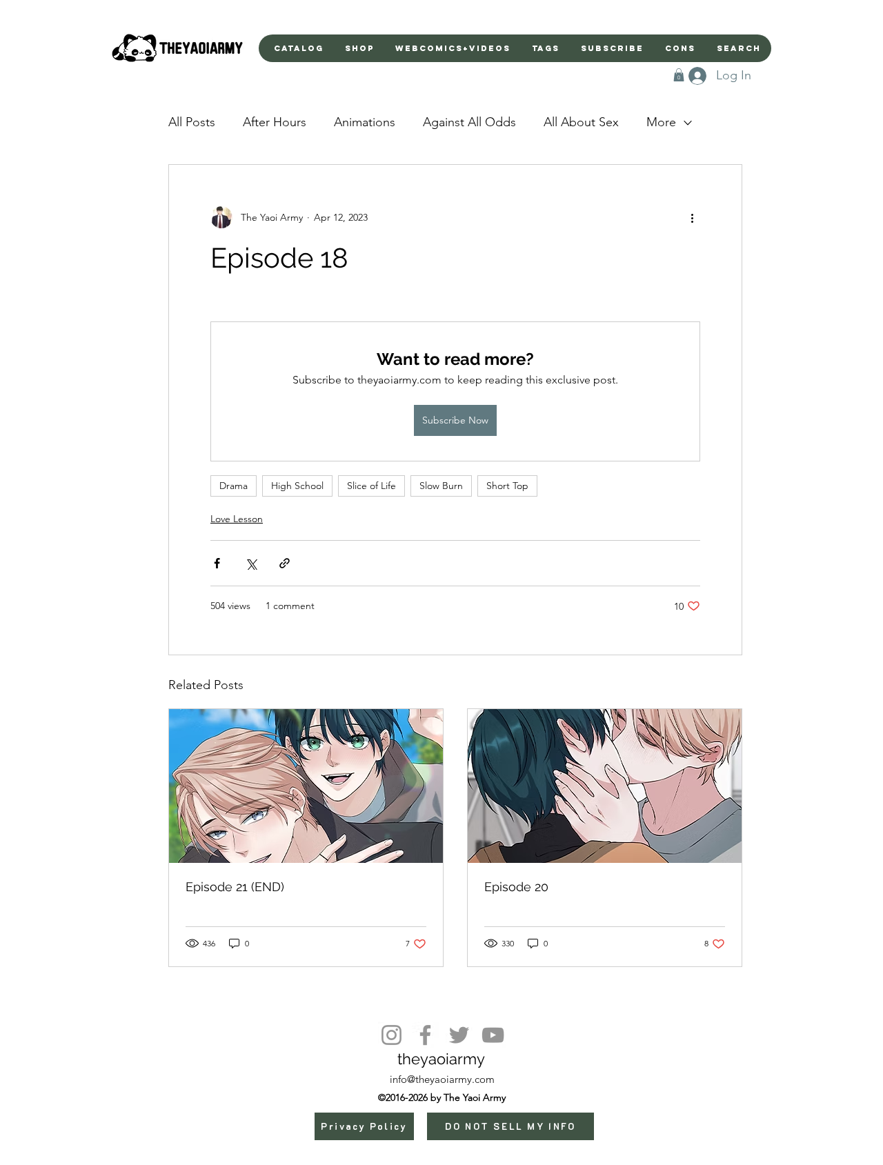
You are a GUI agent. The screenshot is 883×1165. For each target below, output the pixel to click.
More (661, 122)
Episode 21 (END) (235, 886)
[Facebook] (425, 1035)
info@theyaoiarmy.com (442, 1079)
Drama (233, 485)
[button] (678, 74)
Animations (364, 122)
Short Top (507, 485)
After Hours (274, 122)
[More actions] (692, 217)
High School (297, 485)
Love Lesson (236, 518)
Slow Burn (441, 485)
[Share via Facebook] (217, 563)
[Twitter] (459, 1035)
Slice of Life (371, 485)
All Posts (191, 122)
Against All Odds (469, 122)
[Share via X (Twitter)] (250, 563)
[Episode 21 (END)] (306, 786)
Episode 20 (516, 886)
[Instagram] (391, 1035)
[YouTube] (492, 1035)
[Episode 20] (605, 786)
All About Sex (581, 122)
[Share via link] (284, 563)
